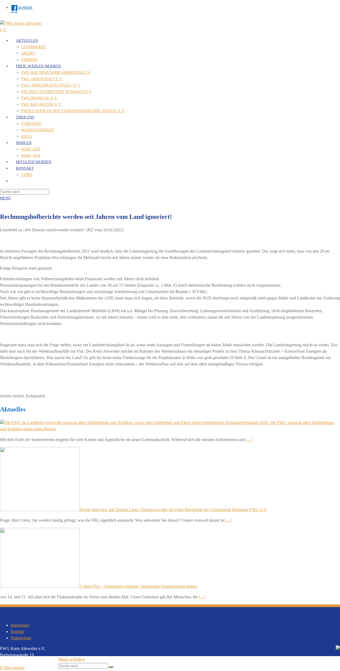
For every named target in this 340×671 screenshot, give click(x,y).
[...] (249, 439)
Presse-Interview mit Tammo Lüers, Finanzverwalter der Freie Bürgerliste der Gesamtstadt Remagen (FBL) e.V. (173, 509)
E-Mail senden (12, 667)
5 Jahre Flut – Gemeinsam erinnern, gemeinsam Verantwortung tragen (138, 586)
